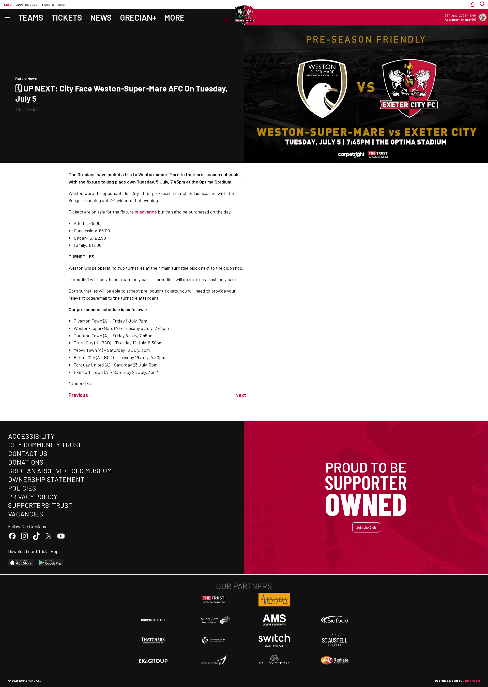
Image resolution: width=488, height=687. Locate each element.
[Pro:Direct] (153, 620)
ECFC (8, 4)
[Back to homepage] (244, 15)
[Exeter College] (214, 660)
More (174, 17)
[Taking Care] (214, 620)
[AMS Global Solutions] (274, 620)
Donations (26, 462)
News (101, 17)
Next (240, 395)
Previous (78, 395)
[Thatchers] (153, 640)
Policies (22, 488)
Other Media (471, 680)
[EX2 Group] (153, 660)
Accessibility (31, 436)
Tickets (47, 4)
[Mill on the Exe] (274, 660)
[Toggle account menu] (473, 4)
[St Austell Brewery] (334, 640)
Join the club (26, 4)
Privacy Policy (32, 496)
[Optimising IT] (214, 640)
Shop (62, 4)
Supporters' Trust (40, 505)
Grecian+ (138, 17)
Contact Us (28, 453)
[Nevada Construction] (274, 599)
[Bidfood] (334, 620)
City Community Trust (45, 445)
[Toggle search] (483, 4)
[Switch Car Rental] (274, 640)
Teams (30, 17)
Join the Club (366, 527)
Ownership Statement (46, 479)
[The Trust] (214, 599)
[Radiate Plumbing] (334, 660)
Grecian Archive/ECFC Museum (60, 471)
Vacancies (25, 514)
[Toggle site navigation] (7, 17)
